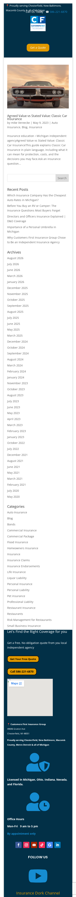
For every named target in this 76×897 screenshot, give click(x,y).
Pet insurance (16, 596)
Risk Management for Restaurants (29, 620)
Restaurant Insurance (21, 608)
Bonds (11, 524)
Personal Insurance (19, 584)
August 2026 (15, 258)
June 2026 (13, 270)
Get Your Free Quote (23, 659)
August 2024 (15, 359)
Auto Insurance (17, 512)
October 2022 (16, 443)
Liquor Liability (17, 578)
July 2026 (13, 264)
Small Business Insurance (24, 626)
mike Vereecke (20, 123)
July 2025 (13, 318)
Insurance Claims (18, 560)
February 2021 (16, 484)
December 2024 (17, 341)
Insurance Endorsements (23, 566)
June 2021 (13, 467)
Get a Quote (38, 47)
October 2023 (16, 389)
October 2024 (16, 347)
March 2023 (15, 425)
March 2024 (15, 365)
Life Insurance (16, 572)
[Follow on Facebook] (18, 845)
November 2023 (17, 383)
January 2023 (15, 437)
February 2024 (16, 371)
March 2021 (15, 478)
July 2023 (13, 401)
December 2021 (17, 455)
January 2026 (15, 282)
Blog (24, 127)
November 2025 (17, 294)
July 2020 (13, 490)
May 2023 (13, 413)
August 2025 (15, 312)
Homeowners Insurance (22, 548)
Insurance (35, 127)
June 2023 (13, 407)
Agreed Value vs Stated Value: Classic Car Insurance (37, 117)
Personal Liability (18, 590)
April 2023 (13, 419)
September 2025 (18, 306)
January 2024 (15, 377)
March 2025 (15, 335)
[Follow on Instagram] (26, 845)
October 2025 (16, 300)
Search (62, 178)
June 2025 (13, 324)
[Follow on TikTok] (42, 845)
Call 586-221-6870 (22, 671)
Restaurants (15, 614)
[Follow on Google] (50, 845)
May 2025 (13, 329)
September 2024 (18, 353)
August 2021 (15, 461)
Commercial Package (20, 536)
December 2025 (17, 288)
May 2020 (13, 496)
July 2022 (13, 449)
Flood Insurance (17, 542)
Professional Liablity (20, 602)
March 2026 (15, 276)
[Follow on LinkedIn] (57, 845)
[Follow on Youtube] (34, 845)
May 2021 (13, 472)
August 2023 (15, 395)
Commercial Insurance (22, 530)
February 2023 (16, 431)
